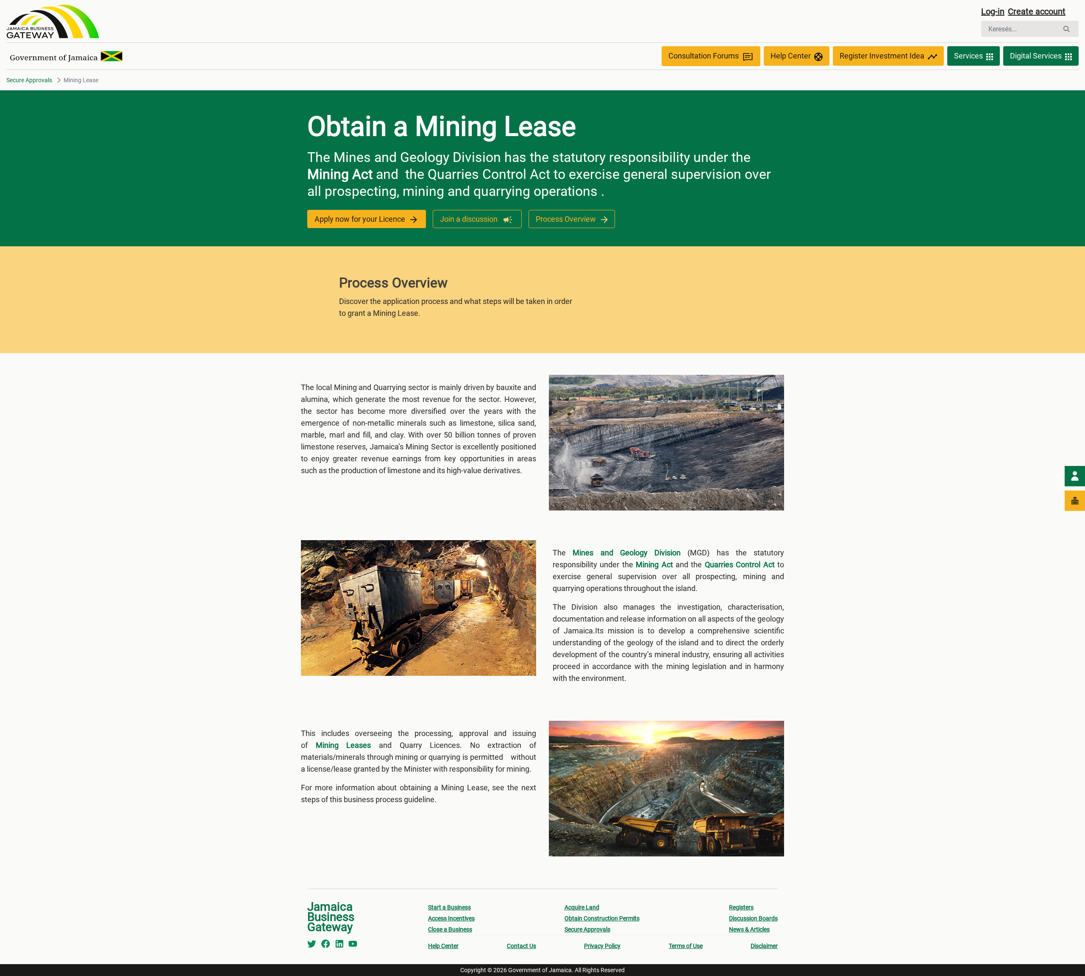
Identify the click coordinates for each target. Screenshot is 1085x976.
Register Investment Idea (882, 55)
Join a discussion (469, 219)
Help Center (791, 55)
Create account (1037, 11)
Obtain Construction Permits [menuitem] (602, 918)
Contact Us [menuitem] (521, 946)
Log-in (992, 11)
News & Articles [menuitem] (749, 929)
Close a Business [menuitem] (450, 929)
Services (968, 55)
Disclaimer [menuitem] (764, 946)
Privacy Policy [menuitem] (602, 946)
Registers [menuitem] (741, 907)
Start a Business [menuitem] (449, 907)
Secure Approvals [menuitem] (587, 929)
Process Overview (567, 219)
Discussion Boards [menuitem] (753, 918)
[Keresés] (1066, 29)
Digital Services (1036, 55)
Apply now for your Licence (360, 219)
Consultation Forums (703, 55)
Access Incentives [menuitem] (451, 918)
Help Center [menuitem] (443, 946)
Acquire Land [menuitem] (582, 907)
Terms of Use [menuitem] (686, 946)
